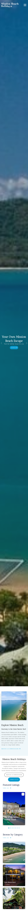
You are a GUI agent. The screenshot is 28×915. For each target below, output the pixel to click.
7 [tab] (19, 828)
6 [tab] (17, 828)
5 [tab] (15, 828)
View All (6, 788)
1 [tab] (9, 828)
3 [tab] (12, 828)
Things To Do (14, 779)
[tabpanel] (14, 808)
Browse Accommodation (10, 749)
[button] (1, 343)
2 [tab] (10, 828)
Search (13, 347)
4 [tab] (14, 828)
